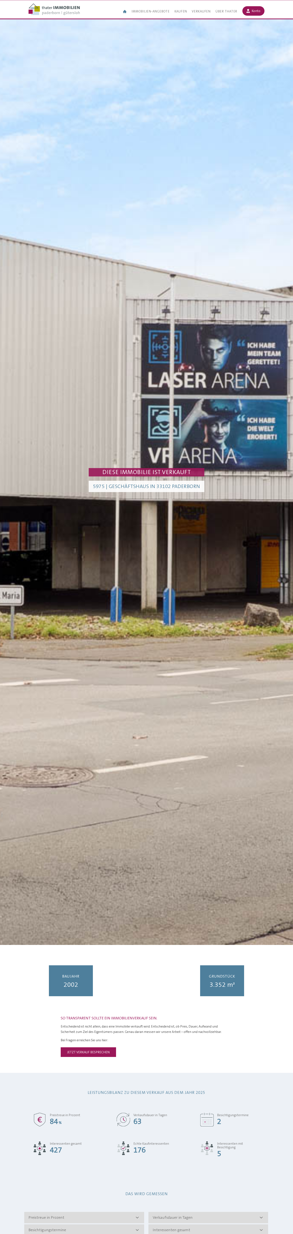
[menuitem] (125, 12)
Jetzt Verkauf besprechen (88, 1052)
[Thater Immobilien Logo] (54, 9)
